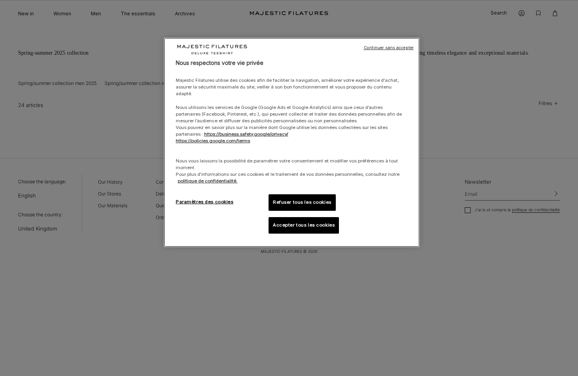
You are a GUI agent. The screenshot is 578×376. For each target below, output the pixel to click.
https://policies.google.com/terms (213, 141)
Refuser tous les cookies (302, 202)
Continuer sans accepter (389, 47)
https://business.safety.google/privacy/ (246, 134)
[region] (292, 142)
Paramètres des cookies (205, 202)
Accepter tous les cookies (304, 225)
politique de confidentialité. (207, 181)
